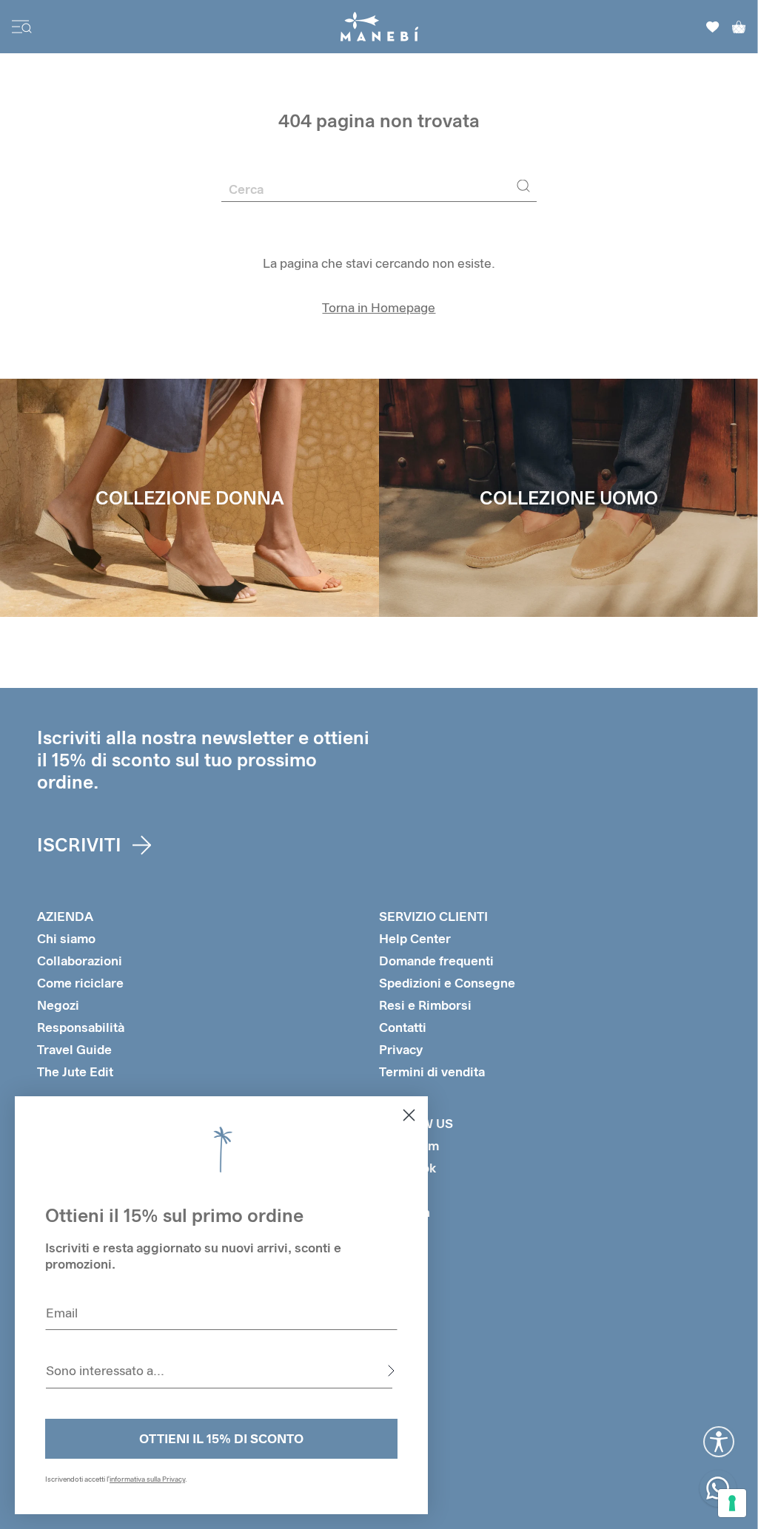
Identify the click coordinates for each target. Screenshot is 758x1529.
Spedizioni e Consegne (447, 982)
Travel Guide (74, 1049)
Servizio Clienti (433, 916)
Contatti (402, 1027)
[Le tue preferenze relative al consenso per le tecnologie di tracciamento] (732, 1503)
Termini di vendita (432, 1071)
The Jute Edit (75, 1071)
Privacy (401, 1049)
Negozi (58, 1005)
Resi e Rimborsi (425, 1005)
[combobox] (219, 1370)
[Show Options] (391, 1370)
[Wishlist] (713, 27)
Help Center (415, 938)
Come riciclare (80, 982)
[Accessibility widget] (718, 1441)
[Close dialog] (409, 1115)
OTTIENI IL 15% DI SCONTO (221, 1438)
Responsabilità (80, 1027)
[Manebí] (379, 26)
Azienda (65, 916)
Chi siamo (66, 938)
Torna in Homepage (378, 307)
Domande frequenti (436, 960)
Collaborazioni (79, 960)
